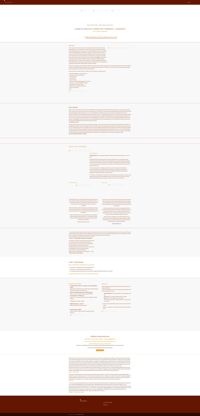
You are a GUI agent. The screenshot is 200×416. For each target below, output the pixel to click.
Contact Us (105, 404)
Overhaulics (82, 414)
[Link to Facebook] (193, 2)
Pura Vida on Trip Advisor (93, 273)
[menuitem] (189, 2)
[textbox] (100, 242)
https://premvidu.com (116, 223)
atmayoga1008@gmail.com (109, 339)
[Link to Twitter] (195, 2)
